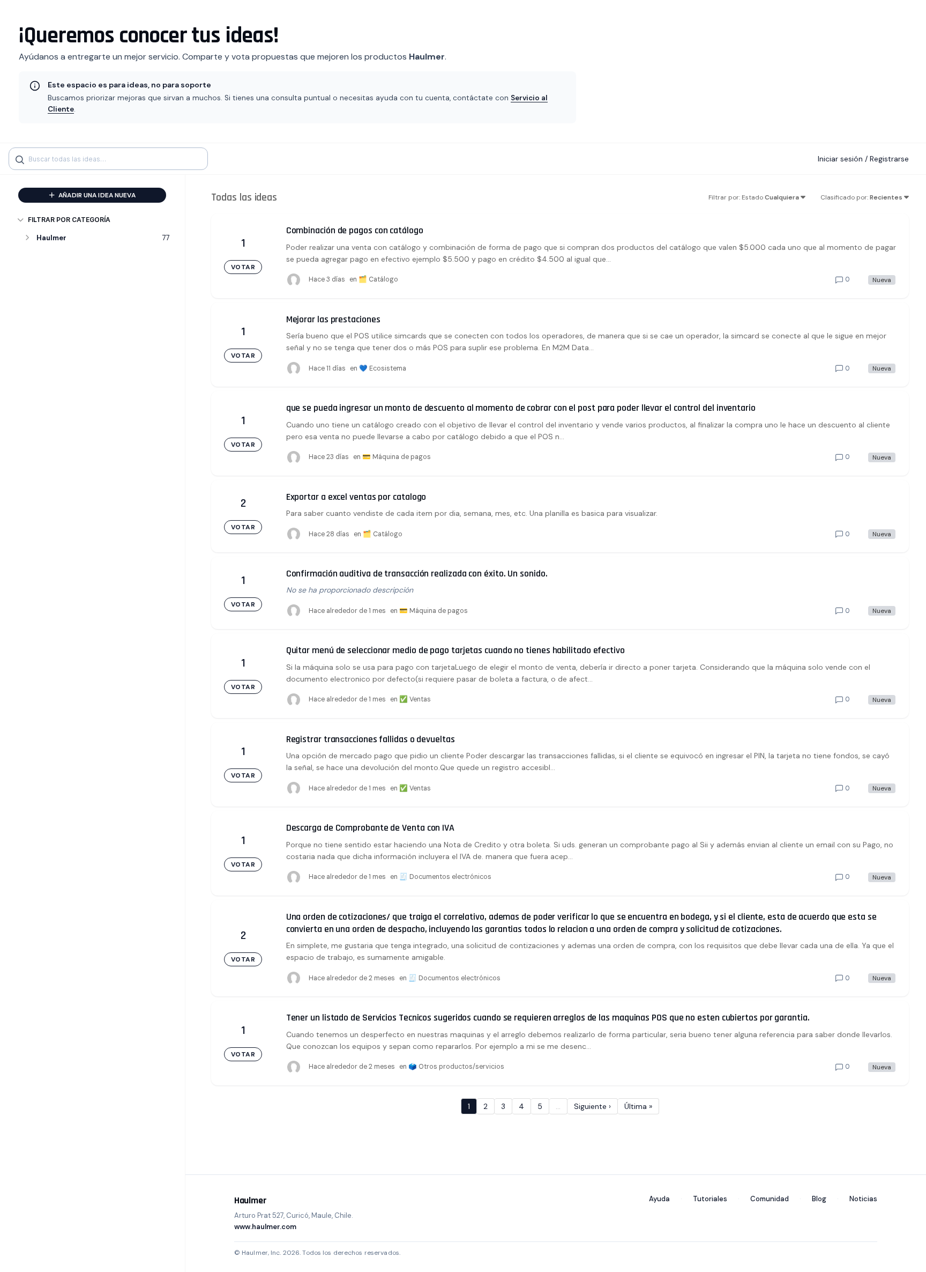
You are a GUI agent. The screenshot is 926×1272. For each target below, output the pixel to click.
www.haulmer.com (265, 1226)
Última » (638, 1106)
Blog (819, 1198)
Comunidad (769, 1198)
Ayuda (659, 1198)
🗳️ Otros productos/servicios (456, 1066)
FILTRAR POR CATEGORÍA (69, 220)
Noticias (863, 1198)
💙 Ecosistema (382, 368)
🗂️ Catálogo (378, 279)
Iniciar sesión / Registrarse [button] (863, 159)
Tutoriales (710, 1198)
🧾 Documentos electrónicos (445, 876)
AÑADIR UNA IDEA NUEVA (96, 195)
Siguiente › (592, 1106)
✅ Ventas (415, 699)
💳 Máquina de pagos (396, 457)
